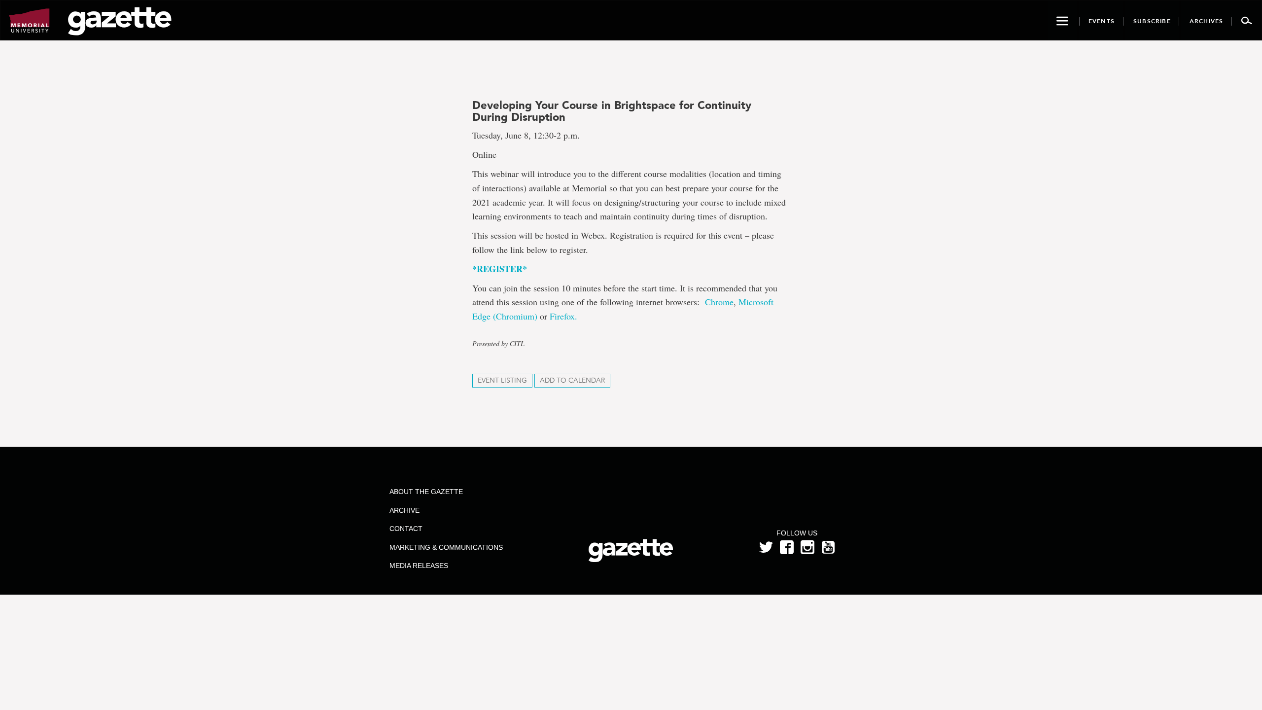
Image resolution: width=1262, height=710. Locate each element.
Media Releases (418, 565)
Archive (404, 510)
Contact (405, 528)
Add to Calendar (572, 380)
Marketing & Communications (446, 547)
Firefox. (563, 316)
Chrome (719, 302)
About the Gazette (426, 492)
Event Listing (502, 380)
